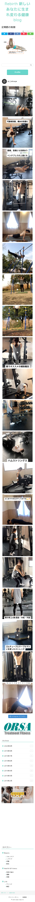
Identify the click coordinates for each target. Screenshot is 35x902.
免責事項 (24, 897)
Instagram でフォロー (19, 716)
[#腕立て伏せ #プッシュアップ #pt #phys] (17, 509)
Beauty (7, 853)
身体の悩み (10, 872)
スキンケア (10, 857)
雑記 (7, 886)
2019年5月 (18, 766)
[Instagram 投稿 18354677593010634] (17, 258)
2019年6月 (18, 761)
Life (5, 882)
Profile (17, 72)
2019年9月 (18, 751)
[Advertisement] (17, 824)
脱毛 (7, 864)
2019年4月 (18, 771)
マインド (9, 884)
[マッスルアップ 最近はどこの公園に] (17, 541)
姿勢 (7, 861)
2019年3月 (18, 776)
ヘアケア (9, 859)
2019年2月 (18, 781)
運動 (7, 874)
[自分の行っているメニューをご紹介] (17, 415)
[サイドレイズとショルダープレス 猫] (17, 604)
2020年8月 (18, 746)
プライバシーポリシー (13, 897)
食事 (7, 877)
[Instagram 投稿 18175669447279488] (17, 289)
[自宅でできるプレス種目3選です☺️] (17, 698)
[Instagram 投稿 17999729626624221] (17, 321)
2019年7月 (18, 756)
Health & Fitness (10, 868)
